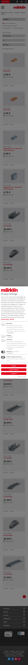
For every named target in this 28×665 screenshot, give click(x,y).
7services (9, 349)
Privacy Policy (5, 319)
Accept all (14, 373)
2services (9, 337)
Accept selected (13, 369)
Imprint (12, 319)
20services (9, 333)
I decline (13, 366)
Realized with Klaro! (22, 376)
